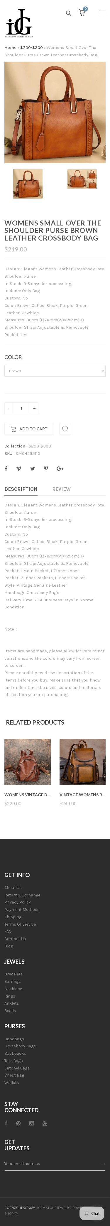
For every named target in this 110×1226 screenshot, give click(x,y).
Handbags (14, 1038)
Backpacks (15, 1053)
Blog (8, 946)
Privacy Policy (17, 902)
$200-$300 (31, 47)
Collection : (15, 446)
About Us (13, 887)
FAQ (8, 931)
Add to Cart (33, 429)
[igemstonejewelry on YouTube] (45, 1123)
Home (10, 47)
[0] (82, 14)
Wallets (11, 1082)
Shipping (12, 916)
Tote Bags (13, 1060)
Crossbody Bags (20, 1046)
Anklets (11, 1003)
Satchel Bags (17, 1068)
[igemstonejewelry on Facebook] (5, 1123)
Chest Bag (14, 1075)
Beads (10, 1010)
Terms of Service (20, 924)
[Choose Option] (27, 771)
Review (61, 489)
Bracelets (13, 974)
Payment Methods (22, 909)
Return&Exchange (22, 895)
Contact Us (15, 938)
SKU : (9, 453)
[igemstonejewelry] (19, 23)
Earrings (12, 981)
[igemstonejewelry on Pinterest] (18, 1123)
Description (21, 489)
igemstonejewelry (54, 1208)
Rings (9, 996)
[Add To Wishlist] (65, 429)
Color (13, 357)
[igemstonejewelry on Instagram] (31, 1123)
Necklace (13, 988)
